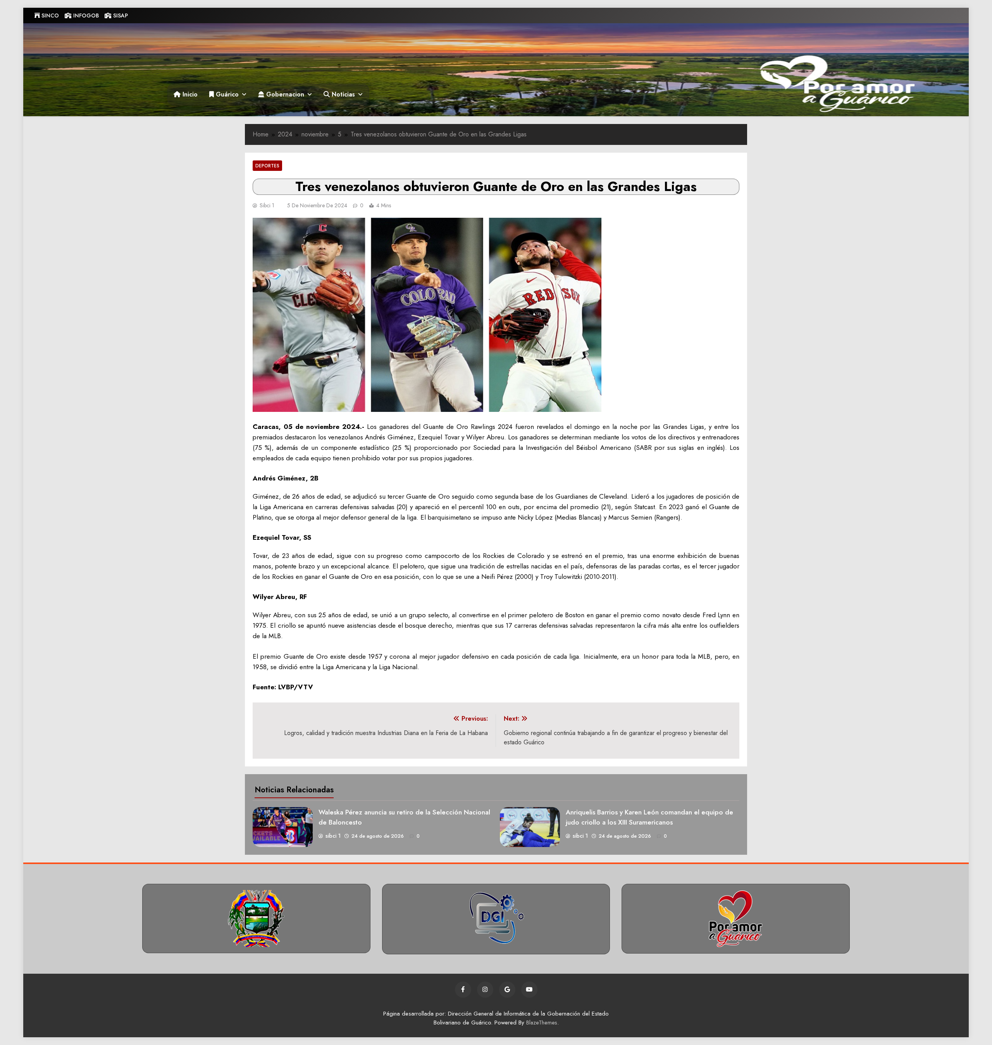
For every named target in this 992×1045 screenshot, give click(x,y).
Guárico (226, 94)
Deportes (267, 165)
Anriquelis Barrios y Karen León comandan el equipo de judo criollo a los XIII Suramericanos (649, 817)
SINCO (49, 15)
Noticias (342, 94)
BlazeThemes (541, 1022)
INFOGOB (85, 15)
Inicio (189, 94)
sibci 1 (267, 205)
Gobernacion (284, 94)
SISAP (120, 15)
